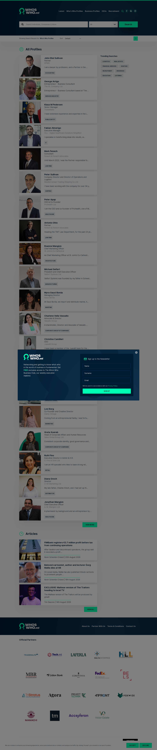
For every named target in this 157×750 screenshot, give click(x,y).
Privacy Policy (112, 386)
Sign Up (107, 391)
